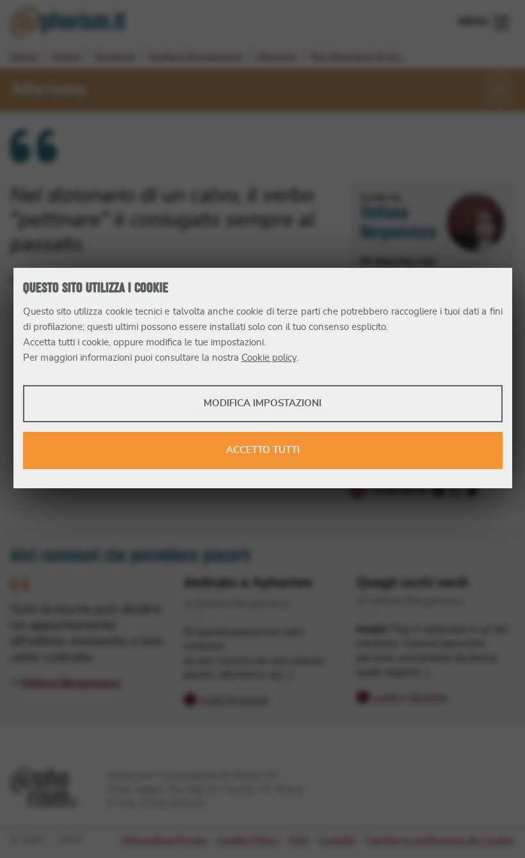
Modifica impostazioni (262, 403)
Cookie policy (268, 358)
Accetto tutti (263, 450)
